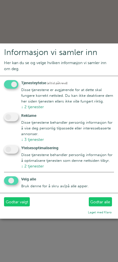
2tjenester (32, 107)
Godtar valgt (17, 202)
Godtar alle (100, 202)
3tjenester (32, 139)
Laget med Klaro (100, 212)
